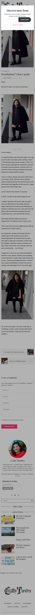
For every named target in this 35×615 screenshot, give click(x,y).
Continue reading (17, 24)
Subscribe (25, 19)
